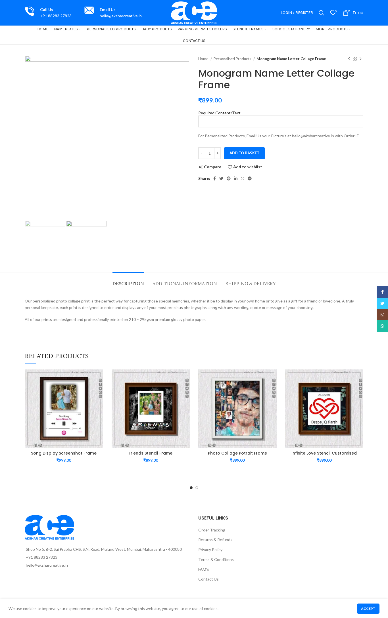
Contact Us (208, 579)
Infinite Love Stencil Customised (324, 453)
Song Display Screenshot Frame (64, 453)
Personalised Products (233, 58)
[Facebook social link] (215, 178)
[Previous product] (349, 59)
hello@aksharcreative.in (121, 15)
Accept (368, 608)
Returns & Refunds (215, 539)
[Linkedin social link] (235, 178)
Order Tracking (211, 529)
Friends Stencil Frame (150, 453)
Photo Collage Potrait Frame (237, 453)
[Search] (321, 12)
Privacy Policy (210, 549)
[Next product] (360, 59)
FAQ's (203, 569)
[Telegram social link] (249, 178)
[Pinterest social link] (228, 178)
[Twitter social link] (221, 178)
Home (203, 58)
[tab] (128, 280)
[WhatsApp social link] (242, 178)
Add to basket (244, 153)
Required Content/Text (219, 112)
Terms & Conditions (216, 559)
